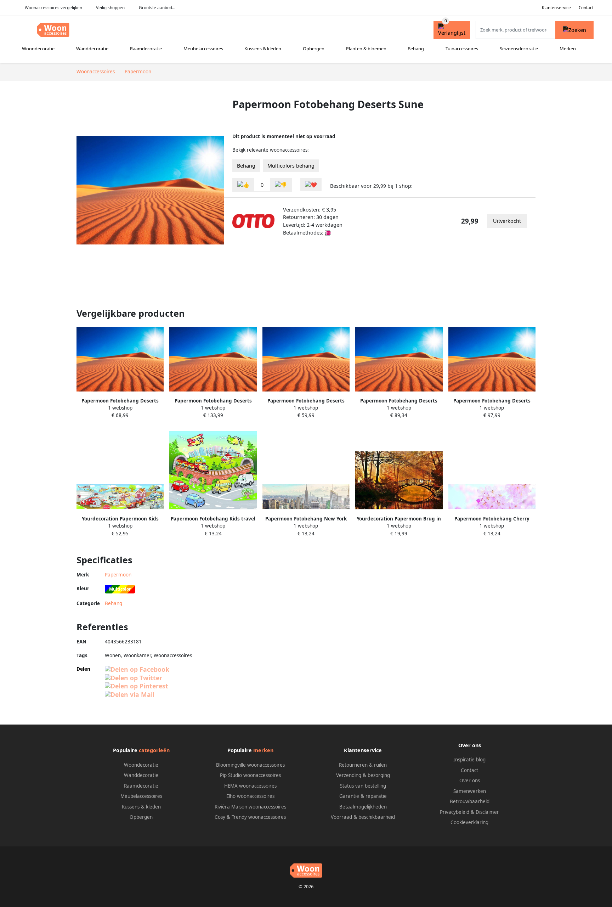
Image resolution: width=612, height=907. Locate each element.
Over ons (469, 780)
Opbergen (313, 48)
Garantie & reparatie (363, 796)
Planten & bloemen (366, 48)
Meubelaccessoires (203, 48)
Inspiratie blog (469, 759)
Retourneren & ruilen (363, 765)
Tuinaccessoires (462, 48)
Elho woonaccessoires (250, 796)
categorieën (154, 750)
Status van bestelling (363, 786)
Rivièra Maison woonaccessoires (250, 807)
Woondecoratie (38, 48)
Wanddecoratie (92, 48)
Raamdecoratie (146, 48)
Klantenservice (556, 7)
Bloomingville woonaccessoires (250, 765)
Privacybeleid (454, 812)
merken (263, 750)
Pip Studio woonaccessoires (250, 775)
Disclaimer (487, 812)
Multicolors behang (290, 165)
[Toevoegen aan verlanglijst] (311, 184)
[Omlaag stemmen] (280, 184)
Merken (568, 48)
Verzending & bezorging (363, 775)
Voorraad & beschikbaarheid (363, 817)
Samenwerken (469, 791)
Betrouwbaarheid (469, 801)
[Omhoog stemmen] (243, 184)
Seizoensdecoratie (519, 48)
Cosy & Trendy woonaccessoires (250, 817)
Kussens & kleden (262, 48)
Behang (416, 48)
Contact (586, 7)
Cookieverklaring (469, 822)
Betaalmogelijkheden (363, 807)
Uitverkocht (507, 221)
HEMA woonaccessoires (250, 786)
